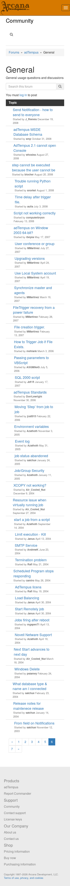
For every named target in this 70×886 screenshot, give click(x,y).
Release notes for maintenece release (28, 706)
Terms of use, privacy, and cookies (23, 878)
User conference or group (34, 243)
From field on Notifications (34, 723)
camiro (30, 580)
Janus (31, 539)
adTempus (31, 52)
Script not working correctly (35, 213)
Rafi (29, 564)
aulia (30, 206)
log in (23, 95)
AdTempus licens (28, 587)
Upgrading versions (30, 258)
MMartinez (33, 248)
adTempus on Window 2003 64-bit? (31, 230)
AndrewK (32, 549)
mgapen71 (33, 624)
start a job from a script (32, 519)
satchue (31, 460)
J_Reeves (31, 119)
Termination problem (31, 559)
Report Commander (17, 793)
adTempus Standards (30, 392)
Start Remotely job (29, 608)
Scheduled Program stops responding (33, 573)
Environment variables (31, 426)
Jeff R (30, 382)
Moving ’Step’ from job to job (34, 409)
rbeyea (30, 237)
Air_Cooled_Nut (35, 489)
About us (10, 832)
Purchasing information (20, 864)
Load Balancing (27, 597)
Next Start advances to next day (31, 652)
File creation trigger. (29, 327)
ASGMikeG (33, 367)
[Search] (60, 86)
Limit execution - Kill (30, 534)
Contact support (15, 813)
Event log (22, 441)
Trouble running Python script (33, 183)
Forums (14, 52)
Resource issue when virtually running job (29, 502)
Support (11, 800)
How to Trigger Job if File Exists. (33, 344)
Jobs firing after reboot (32, 619)
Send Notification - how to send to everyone (33, 112)
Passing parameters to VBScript (31, 360)
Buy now (10, 858)
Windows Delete (27, 669)
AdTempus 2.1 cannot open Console (34, 148)
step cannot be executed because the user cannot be (33, 167)
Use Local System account (35, 273)
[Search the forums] (35, 35)
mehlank (31, 351)
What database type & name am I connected (30, 686)
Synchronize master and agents (33, 290)
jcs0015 (31, 416)
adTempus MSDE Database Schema (27, 132)
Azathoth (32, 431)
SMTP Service (26, 545)
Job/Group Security (29, 470)
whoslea (31, 154)
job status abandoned (31, 455)
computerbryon (35, 217)
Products (11, 780)
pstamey (32, 673)
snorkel (31, 190)
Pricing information (17, 851)
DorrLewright (34, 396)
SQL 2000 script (27, 377)
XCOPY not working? (29, 485)
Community (19, 20)
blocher (29, 174)
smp (28, 139)
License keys (13, 819)
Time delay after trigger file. (33, 199)
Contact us (11, 838)
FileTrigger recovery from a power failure (34, 310)
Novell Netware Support (33, 634)
